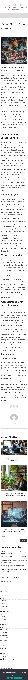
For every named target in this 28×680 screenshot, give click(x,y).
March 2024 (3, 651)
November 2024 (4, 638)
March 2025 (3, 627)
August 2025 (3, 614)
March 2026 (3, 603)
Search (3, 536)
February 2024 (4, 653)
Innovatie (2, 666)
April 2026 (3, 601)
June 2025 (3, 619)
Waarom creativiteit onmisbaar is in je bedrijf (14, 531)
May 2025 (2, 622)
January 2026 (3, 606)
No (11, 677)
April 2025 (3, 624)
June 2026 (3, 595)
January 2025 (3, 632)
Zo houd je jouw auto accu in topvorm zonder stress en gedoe (14, 459)
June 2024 (3, 643)
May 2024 (3, 645)
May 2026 (2, 598)
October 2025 (4, 609)
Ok (8, 677)
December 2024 (4, 635)
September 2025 (4, 611)
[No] (26, 674)
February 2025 (4, 630)
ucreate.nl (14, 4)
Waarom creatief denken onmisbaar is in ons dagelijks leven (14, 496)
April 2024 (3, 648)
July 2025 (2, 616)
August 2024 (3, 640)
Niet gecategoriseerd (18, 32)
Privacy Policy (18, 677)
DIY (1, 663)
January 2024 (4, 656)
